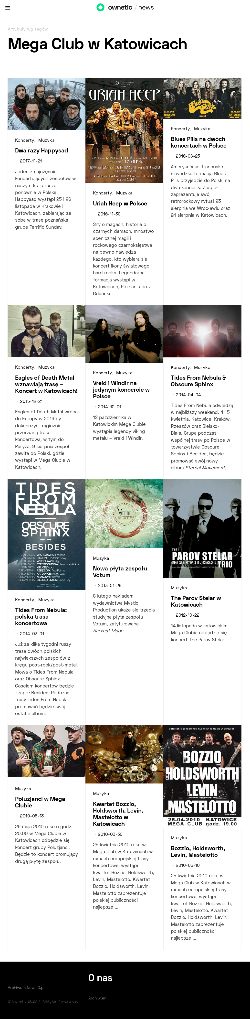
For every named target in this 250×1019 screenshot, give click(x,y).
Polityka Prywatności (61, 1001)
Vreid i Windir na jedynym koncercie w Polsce (121, 390)
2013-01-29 (109, 586)
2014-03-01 (32, 634)
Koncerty (24, 141)
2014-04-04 (188, 395)
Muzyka (46, 141)
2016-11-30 (109, 214)
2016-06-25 (188, 157)
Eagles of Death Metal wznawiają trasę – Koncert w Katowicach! (46, 384)
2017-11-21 (31, 161)
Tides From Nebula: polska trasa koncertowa (41, 617)
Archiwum (97, 998)
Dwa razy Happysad (41, 151)
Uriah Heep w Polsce (120, 204)
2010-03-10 (188, 866)
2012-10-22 (187, 616)
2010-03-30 (110, 835)
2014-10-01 (109, 407)
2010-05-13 (32, 816)
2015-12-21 (31, 402)
